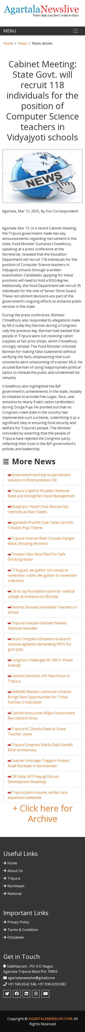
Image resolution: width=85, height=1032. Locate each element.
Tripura (13, 878)
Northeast (15, 886)
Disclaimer (15, 937)
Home (8, 43)
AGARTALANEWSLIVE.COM (50, 1018)
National (14, 893)
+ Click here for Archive (43, 813)
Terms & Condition (22, 929)
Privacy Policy (18, 922)
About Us (15, 870)
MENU (9, 31)
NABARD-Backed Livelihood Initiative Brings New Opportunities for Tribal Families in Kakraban (39, 697)
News (22, 43)
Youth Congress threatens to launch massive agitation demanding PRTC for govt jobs (39, 644)
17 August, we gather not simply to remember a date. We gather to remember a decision (42, 575)
